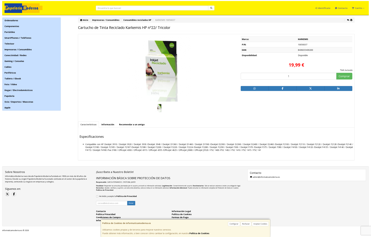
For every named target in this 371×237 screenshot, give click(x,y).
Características (88, 124)
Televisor (9, 43)
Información (107, 124)
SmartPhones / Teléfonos (17, 37)
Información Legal (181, 211)
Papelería (9, 96)
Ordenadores (11, 20)
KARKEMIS (303, 39)
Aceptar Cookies (260, 224)
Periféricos (10, 72)
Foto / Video (10, 84)
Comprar (344, 76)
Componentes (11, 26)
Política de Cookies (199, 233)
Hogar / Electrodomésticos (18, 90)
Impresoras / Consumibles (18, 49)
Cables (7, 67)
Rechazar (246, 224)
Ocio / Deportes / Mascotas (18, 101)
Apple (7, 107)
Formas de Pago (180, 217)
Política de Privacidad (104, 190)
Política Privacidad (105, 214)
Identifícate (323, 8)
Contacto (342, 8)
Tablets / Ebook (12, 78)
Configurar (234, 224)
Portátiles (9, 32)
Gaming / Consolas (14, 61)
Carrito (358, 8)
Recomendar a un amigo (132, 124)
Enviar (131, 203)
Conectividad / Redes (15, 55)
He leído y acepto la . (118, 196)
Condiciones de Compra (108, 217)
